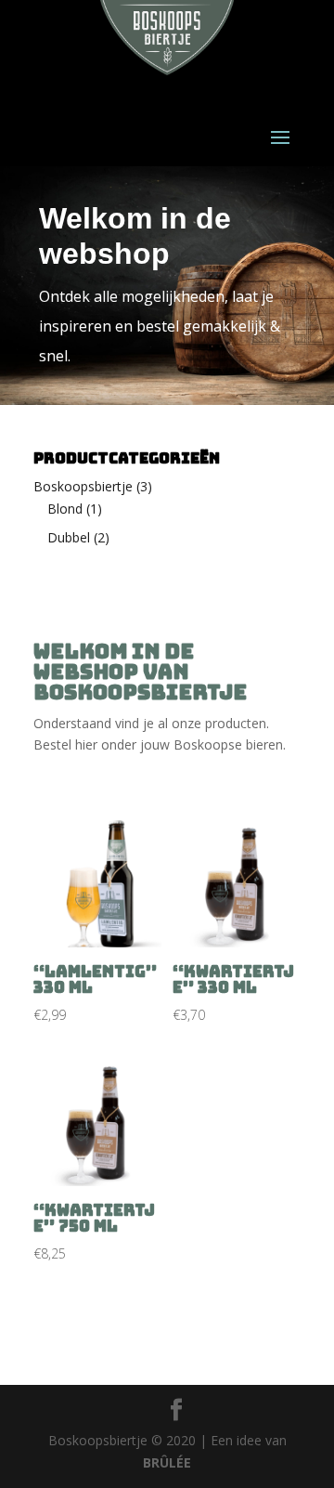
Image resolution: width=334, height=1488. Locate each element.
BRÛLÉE (167, 1462)
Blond (65, 508)
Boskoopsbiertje (83, 486)
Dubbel (68, 537)
